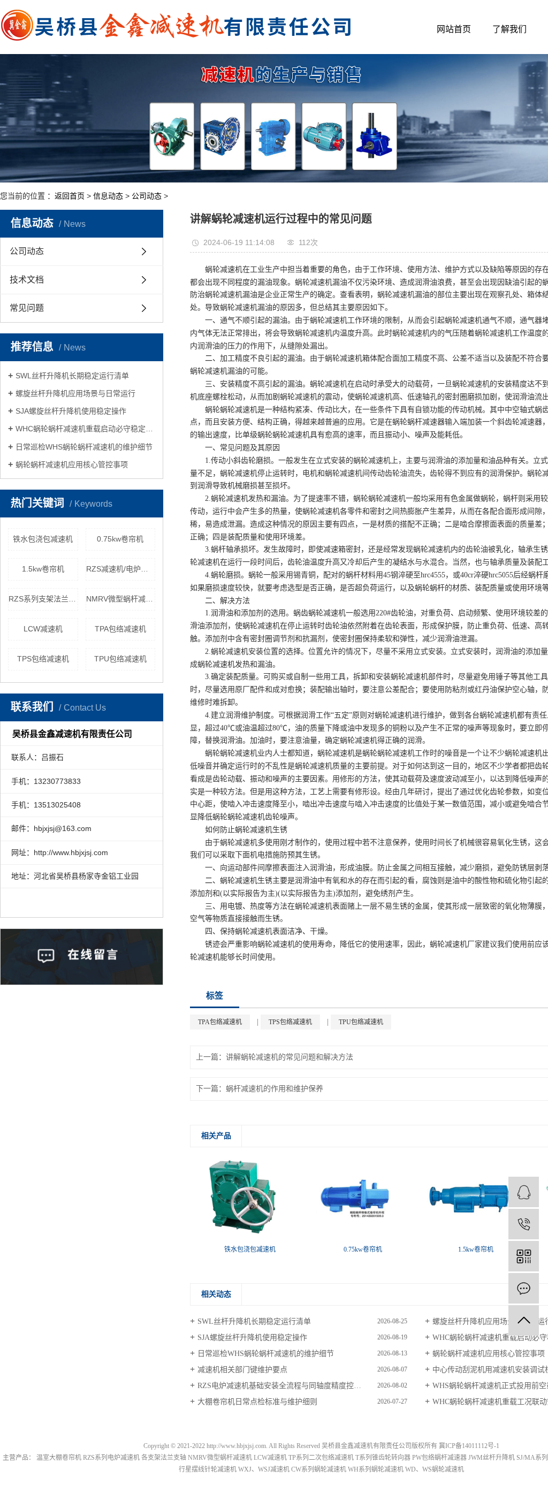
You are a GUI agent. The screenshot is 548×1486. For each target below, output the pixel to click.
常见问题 (27, 308)
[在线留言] (523, 1288)
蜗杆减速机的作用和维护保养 (274, 1089)
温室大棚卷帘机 (58, 1457)
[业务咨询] (523, 1192)
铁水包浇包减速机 (43, 539)
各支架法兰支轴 (163, 1457)
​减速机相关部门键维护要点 (242, 1370)
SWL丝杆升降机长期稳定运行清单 (72, 375)
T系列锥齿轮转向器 (382, 1457)
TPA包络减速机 (120, 628)
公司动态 (147, 196)
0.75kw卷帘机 (120, 539)
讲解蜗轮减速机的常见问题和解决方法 (289, 1057)
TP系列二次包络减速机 (321, 1457)
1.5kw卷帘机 (43, 569)
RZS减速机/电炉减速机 (121, 569)
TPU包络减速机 (120, 658)
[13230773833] (523, 1224)
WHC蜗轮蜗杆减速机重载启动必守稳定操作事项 (85, 428)
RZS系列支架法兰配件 (43, 599)
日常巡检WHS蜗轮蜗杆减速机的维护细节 (84, 447)
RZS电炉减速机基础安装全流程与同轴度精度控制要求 (286, 1386)
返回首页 (70, 196)
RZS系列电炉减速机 (111, 1457)
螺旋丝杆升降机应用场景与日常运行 (75, 393)
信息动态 (108, 196)
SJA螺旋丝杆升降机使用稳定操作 (71, 411)
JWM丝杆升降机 (491, 1457)
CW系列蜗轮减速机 (318, 1469)
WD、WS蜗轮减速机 (434, 1469)
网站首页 (454, 29)
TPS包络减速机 (43, 658)
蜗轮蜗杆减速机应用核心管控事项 (72, 464)
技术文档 (27, 279)
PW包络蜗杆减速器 (439, 1457)
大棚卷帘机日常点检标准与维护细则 (257, 1402)
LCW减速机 (43, 628)
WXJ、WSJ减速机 (264, 1469)
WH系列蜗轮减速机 (376, 1469)
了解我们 (509, 29)
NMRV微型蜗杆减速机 (121, 599)
